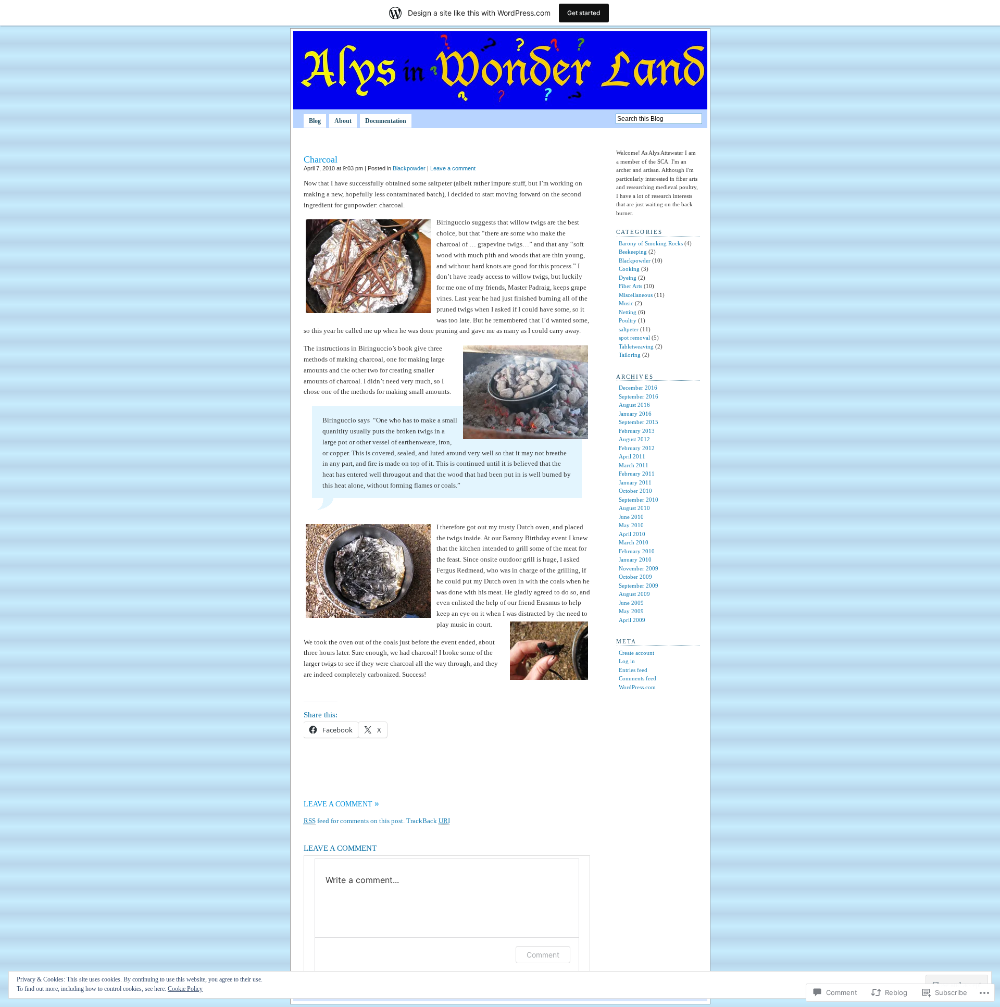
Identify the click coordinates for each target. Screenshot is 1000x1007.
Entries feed (633, 670)
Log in (627, 661)
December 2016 (638, 387)
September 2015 (638, 422)
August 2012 (634, 439)
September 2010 (638, 499)
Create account (636, 653)
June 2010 (631, 517)
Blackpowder (409, 168)
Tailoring (630, 355)
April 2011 (632, 456)
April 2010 (632, 534)
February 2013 (637, 431)
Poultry (627, 320)
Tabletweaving (636, 346)
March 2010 (633, 542)
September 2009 (638, 585)
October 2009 (635, 577)
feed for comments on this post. (354, 821)
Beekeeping (633, 251)
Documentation (385, 121)
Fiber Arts (630, 286)
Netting (627, 312)
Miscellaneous (636, 295)
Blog (315, 121)
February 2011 (637, 473)
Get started (584, 13)
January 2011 (635, 482)
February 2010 (637, 551)
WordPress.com (637, 687)
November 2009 (638, 568)
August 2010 (634, 508)
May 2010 (631, 525)
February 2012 (637, 448)
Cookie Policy (185, 988)
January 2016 (635, 414)
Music (626, 303)
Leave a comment (453, 168)
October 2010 (635, 491)
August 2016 (634, 405)
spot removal (634, 337)
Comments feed (637, 678)
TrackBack (428, 821)
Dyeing (627, 278)
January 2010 (635, 559)
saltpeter (629, 329)
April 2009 (632, 620)
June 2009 (631, 603)
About (343, 121)
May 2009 (631, 611)
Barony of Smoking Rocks (651, 243)
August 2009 (634, 594)
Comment (543, 954)
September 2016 (638, 396)
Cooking (629, 269)
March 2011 (633, 465)
